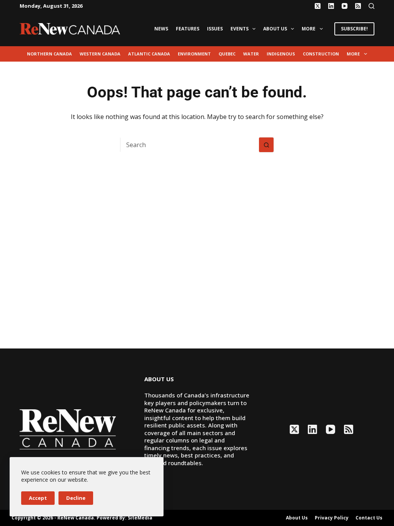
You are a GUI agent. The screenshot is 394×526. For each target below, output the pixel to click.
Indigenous (281, 54)
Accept (38, 497)
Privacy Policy (332, 518)
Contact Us (369, 518)
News (161, 28)
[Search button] (266, 144)
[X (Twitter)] (318, 6)
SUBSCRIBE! (354, 28)
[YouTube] (344, 6)
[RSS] (358, 6)
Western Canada (100, 54)
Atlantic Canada (149, 54)
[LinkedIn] (331, 6)
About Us (275, 28)
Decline (75, 497)
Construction (321, 54)
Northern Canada (49, 54)
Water (251, 54)
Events (239, 28)
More (309, 28)
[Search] (371, 6)
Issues (215, 28)
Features (187, 28)
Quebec (227, 54)
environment (194, 54)
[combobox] (189, 144)
